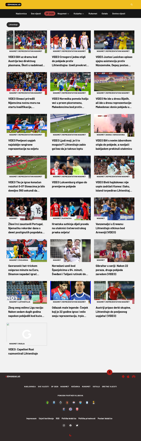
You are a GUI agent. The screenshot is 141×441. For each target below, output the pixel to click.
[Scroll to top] (109, 372)
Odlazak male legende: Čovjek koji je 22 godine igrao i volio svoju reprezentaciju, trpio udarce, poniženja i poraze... (70, 312)
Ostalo (96, 386)
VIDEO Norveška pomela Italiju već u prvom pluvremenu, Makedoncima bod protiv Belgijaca (70, 103)
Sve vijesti (43, 386)
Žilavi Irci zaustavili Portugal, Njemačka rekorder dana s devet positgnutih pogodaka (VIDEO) (25, 228)
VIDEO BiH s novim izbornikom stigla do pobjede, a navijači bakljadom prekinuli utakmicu (114, 144)
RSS (57, 418)
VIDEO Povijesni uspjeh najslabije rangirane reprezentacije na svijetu (23, 144)
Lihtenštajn (24, 302)
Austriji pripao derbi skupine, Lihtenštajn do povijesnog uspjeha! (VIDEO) (113, 311)
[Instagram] (64, 425)
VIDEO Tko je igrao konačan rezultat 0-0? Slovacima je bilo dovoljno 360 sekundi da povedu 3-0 (26, 187)
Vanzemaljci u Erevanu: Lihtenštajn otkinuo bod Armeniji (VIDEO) (110, 228)
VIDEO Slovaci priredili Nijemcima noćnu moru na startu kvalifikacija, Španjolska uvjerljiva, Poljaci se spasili (25, 103)
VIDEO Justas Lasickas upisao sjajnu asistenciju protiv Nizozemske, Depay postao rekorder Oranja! (114, 61)
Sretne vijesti (109, 386)
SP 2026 (54, 386)
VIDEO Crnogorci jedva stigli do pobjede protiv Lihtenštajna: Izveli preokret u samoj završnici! (70, 61)
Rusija (22, 344)
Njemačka (67, 218)
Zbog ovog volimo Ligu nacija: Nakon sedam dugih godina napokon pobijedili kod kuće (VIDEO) (26, 312)
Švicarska (23, 260)
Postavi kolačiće (105, 418)
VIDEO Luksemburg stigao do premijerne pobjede (69, 184)
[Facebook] (70, 425)
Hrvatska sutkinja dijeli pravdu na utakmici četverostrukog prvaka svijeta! (70, 228)
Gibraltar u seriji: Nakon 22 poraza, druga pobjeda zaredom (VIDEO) (112, 270)
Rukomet (86, 386)
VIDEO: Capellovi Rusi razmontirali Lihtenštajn (23, 351)
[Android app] (123, 376)
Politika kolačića (69, 418)
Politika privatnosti (87, 418)
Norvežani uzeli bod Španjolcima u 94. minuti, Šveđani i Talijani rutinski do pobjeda (69, 270)
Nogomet (13, 51)
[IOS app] (128, 376)
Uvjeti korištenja (46, 418)
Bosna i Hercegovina (115, 135)
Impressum (31, 418)
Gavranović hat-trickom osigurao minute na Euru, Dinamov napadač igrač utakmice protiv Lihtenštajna (26, 270)
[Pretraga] (131, 4)
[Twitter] (77, 425)
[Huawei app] (133, 376)
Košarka (75, 386)
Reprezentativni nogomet (30, 51)
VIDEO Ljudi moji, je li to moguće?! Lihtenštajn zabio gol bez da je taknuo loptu (69, 144)
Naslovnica (30, 386)
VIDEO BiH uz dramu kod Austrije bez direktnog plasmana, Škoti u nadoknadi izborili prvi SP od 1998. (25, 61)
